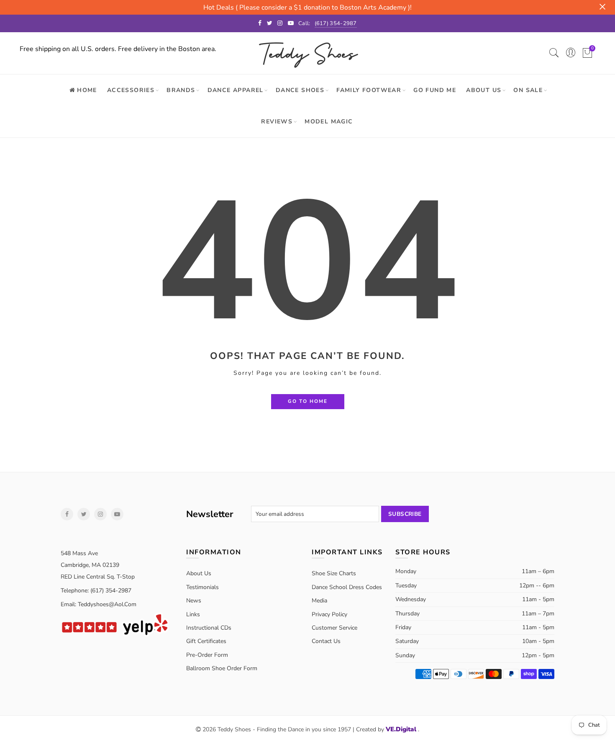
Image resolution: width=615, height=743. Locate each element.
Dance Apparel (236, 90)
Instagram (100, 514)
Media (319, 601)
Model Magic (329, 122)
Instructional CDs (208, 628)
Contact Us (326, 641)
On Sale (528, 90)
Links (193, 614)
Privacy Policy (329, 614)
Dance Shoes (300, 90)
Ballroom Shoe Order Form (221, 668)
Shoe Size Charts (334, 573)
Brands (181, 90)
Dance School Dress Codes (347, 587)
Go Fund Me (434, 90)
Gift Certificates (206, 641)
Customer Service (334, 628)
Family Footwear (368, 90)
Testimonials (202, 587)
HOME (87, 90)
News (193, 601)
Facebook (67, 514)
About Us (483, 90)
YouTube (117, 514)
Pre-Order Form (207, 655)
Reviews (276, 122)
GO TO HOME (308, 401)
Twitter (83, 514)
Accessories (130, 90)
